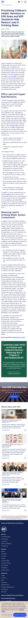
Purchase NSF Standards (8, 598)
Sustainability (4, 567)
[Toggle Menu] (25, 2)
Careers (3, 575)
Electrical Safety (5, 570)
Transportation (4, 546)
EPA (13, 125)
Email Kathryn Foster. (18, 337)
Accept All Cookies (20, 615)
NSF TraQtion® (4, 565)
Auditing (3, 551)
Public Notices (4, 589)
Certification (4, 553)
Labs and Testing (5, 560)
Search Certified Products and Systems (12, 523)
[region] (14, 609)
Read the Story (6, 430)
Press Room (4, 582)
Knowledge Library (7, 5)
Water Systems (4, 539)
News (2, 580)
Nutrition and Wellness (6, 543)
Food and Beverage (5, 536)
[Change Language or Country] (19, 2)
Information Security (5, 563)
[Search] (22, 2)
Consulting (3, 556)
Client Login (4, 591)
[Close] (26, 603)
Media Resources (5, 584)
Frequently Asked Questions (7, 587)
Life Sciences (4, 541)
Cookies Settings (7, 615)
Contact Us (3, 577)
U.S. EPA (13, 76)
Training (3, 558)
